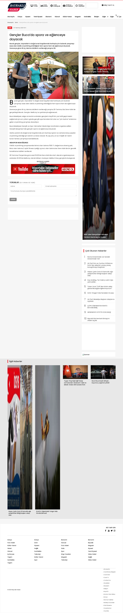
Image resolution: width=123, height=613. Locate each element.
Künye (105, 597)
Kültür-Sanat (11, 545)
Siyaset (36, 545)
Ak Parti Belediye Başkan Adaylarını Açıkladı (99, 300)
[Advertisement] (43, 213)
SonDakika (37, 551)
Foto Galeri (11, 543)
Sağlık (36, 548)
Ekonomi (64, 540)
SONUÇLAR (56, 5)
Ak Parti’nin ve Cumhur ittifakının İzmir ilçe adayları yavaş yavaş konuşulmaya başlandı (98, 265)
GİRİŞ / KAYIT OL (108, 5)
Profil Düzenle (108, 605)
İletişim (106, 588)
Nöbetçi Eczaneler (109, 602)
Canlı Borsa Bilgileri (110, 572)
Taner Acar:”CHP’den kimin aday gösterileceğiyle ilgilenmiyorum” (98, 287)
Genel (9, 548)
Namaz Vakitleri (108, 600)
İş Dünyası (10, 554)
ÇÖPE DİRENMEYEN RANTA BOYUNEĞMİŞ (95, 306)
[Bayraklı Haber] (17, 11)
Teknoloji (37, 554)
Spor (62, 551)
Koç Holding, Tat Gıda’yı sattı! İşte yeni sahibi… (98, 280)
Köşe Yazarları (66, 554)
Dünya (9, 540)
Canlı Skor (107, 574)
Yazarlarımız (107, 608)
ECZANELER (69, 5)
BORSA (45, 5)
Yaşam (9, 557)
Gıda (62, 548)
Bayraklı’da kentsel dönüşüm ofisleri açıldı (97, 319)
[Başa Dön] (120, 610)
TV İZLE (36, 5)
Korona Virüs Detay (109, 594)
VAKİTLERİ (81, 5)
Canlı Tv (106, 577)
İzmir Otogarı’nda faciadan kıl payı (99, 293)
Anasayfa (107, 569)
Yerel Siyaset (92, 551)
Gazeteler (106, 583)
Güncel (111, 58)
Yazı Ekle (106, 611)
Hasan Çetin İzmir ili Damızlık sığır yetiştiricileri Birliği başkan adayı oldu (98, 273)
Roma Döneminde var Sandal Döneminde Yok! (97, 257)
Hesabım (106, 586)
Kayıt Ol (106, 591)
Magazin (91, 545)
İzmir (9, 28)
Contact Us (107, 580)
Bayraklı (90, 543)
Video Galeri (92, 554)
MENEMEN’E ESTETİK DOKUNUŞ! (97, 312)
